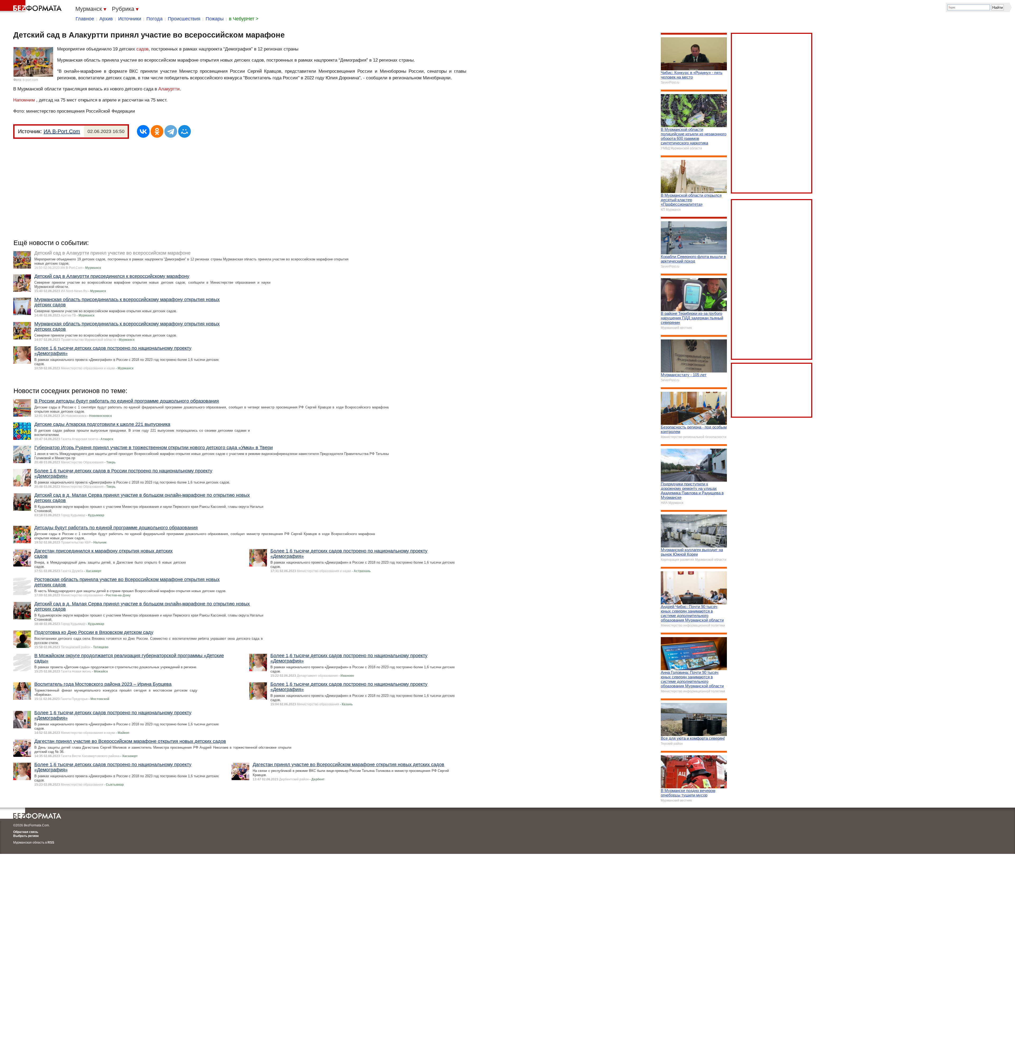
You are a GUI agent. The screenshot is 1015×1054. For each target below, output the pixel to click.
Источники (129, 18)
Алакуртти (169, 88)
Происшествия (184, 18)
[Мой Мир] (184, 131)
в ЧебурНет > (244, 18)
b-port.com (30, 80)
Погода (154, 18)
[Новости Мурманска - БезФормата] (31, 6)
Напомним (24, 100)
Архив (106, 18)
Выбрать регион (26, 836)
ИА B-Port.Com (62, 131)
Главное (85, 18)
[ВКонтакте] (143, 131)
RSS (51, 842)
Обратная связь (25, 832)
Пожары (215, 18)
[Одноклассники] (157, 131)
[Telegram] (170, 131)
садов (142, 49)
